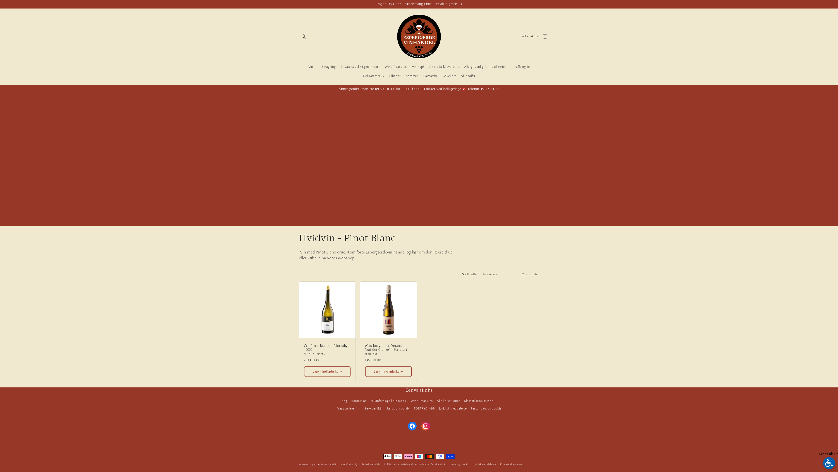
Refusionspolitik (398, 408)
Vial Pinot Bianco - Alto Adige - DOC (326, 348)
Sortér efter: (470, 274)
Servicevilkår (373, 408)
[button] (304, 36)
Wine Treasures (421, 401)
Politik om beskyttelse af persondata (405, 464)
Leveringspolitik (459, 464)
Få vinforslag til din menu (388, 401)
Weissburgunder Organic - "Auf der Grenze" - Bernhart (386, 348)
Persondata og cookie (486, 408)
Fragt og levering (348, 408)
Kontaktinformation (511, 464)
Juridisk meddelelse (453, 408)
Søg (344, 401)
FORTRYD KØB (424, 408)
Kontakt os (358, 401)
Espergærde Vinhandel (322, 464)
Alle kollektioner (448, 401)
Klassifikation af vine (478, 401)
